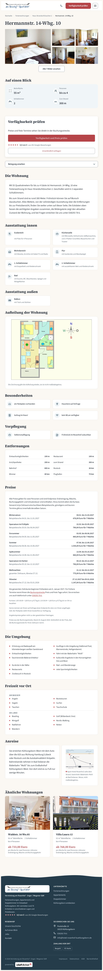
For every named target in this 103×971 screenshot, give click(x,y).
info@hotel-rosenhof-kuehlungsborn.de (74, 937)
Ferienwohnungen (22, 16)
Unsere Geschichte (13, 926)
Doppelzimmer (60, 899)
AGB (83, 959)
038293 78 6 (37, 595)
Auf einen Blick (11, 930)
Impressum (63, 959)
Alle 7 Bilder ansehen (51, 68)
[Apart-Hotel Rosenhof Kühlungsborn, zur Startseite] (17, 6)
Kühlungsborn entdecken (64, 903)
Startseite (8, 16)
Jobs (7, 934)
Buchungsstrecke (37, 592)
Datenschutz (74, 959)
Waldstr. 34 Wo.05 (19, 834)
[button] (95, 6)
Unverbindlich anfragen (51, 151)
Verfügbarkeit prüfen (78, 5)
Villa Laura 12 (64, 834)
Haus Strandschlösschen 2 (42, 16)
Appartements (60, 895)
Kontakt (8, 938)
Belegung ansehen (16, 164)
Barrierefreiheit (92, 959)
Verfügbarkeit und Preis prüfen (51, 138)
